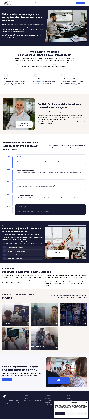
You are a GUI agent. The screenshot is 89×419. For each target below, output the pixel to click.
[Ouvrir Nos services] (29, 3)
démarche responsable (39, 81)
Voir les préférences (81, 413)
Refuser (70, 413)
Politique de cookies (70, 416)
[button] (86, 402)
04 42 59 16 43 (72, 2)
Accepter (60, 413)
